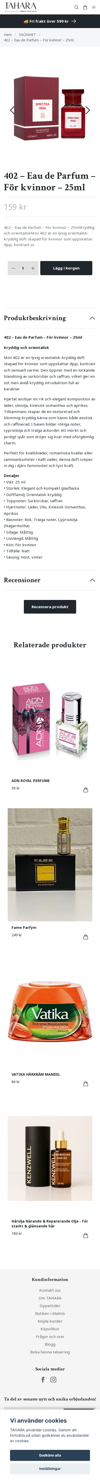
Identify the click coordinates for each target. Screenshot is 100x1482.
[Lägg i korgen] (86, 790)
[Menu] (93, 7)
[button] (88, 110)
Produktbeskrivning (35, 318)
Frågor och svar (50, 1336)
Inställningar (50, 1469)
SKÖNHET (27, 34)
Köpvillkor (50, 1328)
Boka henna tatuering (50, 1351)
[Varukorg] (85, 7)
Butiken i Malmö (50, 1313)
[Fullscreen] (50, 108)
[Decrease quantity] (13, 268)
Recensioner (22, 580)
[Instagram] (53, 1380)
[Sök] (76, 7)
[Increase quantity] (32, 268)
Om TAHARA (50, 1297)
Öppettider (50, 1305)
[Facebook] (43, 1380)
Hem (8, 34)
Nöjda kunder (50, 1321)
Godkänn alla (50, 1455)
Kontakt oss (50, 1290)
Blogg (50, 1344)
